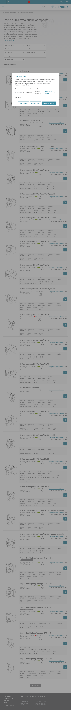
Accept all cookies (48, 103)
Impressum (18, 97)
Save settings (24, 103)
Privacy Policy (35, 103)
